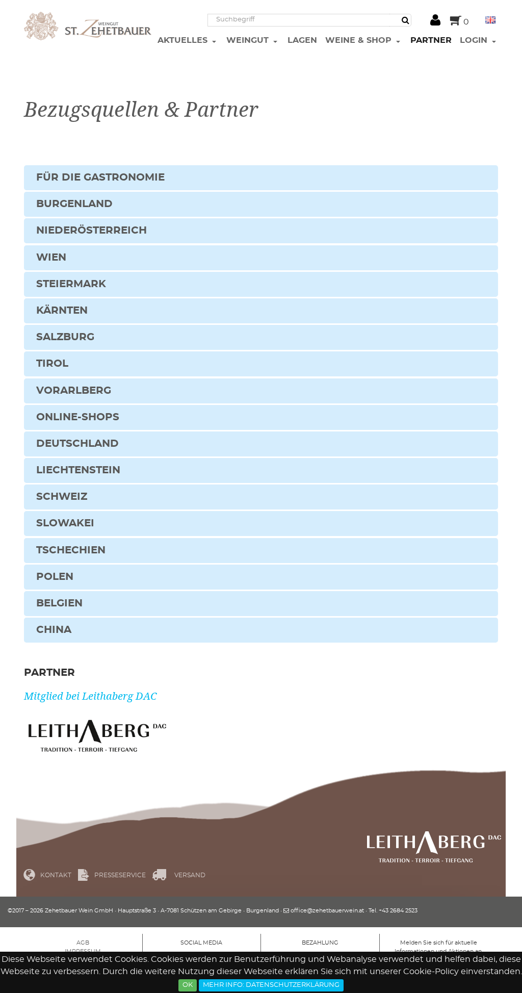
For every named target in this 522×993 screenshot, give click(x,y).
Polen (54, 577)
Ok (187, 985)
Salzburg (65, 337)
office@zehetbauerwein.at (327, 910)
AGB (82, 943)
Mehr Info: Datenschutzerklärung (271, 985)
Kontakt (55, 875)
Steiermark (71, 284)
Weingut (248, 40)
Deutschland (77, 444)
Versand (189, 875)
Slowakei (65, 523)
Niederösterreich (91, 230)
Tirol (52, 364)
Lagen (302, 40)
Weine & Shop (359, 40)
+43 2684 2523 (398, 910)
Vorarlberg (73, 391)
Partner (431, 40)
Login (475, 40)
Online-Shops (77, 417)
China (53, 630)
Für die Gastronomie (100, 177)
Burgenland (74, 204)
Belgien (59, 603)
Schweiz (61, 497)
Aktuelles (184, 40)
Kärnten (62, 310)
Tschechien (71, 550)
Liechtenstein (78, 470)
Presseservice (120, 875)
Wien (51, 257)
